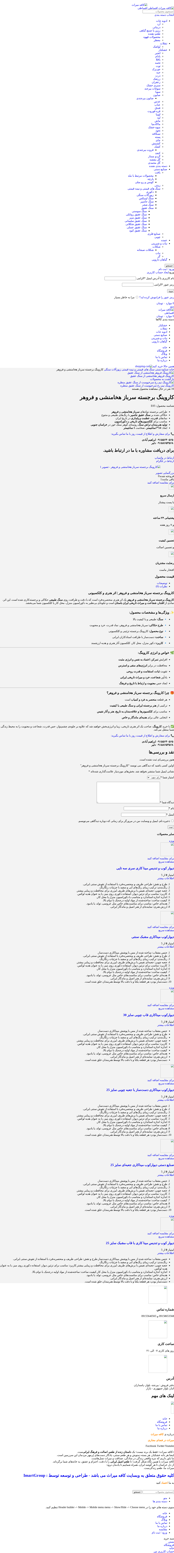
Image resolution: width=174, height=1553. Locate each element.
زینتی (157, 185)
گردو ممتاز (154, 156)
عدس (157, 101)
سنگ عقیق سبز (138, 217)
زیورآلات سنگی (145, 195)
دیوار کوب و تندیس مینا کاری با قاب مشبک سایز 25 (140, 1243)
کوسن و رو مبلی (144, 182)
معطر (157, 40)
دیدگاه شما (167, 802)
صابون (156, 95)
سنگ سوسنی (139, 211)
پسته (157, 137)
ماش (157, 120)
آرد (158, 24)
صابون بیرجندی (145, 98)
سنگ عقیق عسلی (137, 227)
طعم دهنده (154, 33)
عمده (164, 240)
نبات (157, 253)
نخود (157, 130)
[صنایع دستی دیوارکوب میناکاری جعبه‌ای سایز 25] (167, 1151)
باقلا (158, 59)
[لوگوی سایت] (160, 8)
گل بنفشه (155, 159)
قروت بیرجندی (145, 149)
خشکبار (163, 49)
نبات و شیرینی (159, 243)
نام (171, 808)
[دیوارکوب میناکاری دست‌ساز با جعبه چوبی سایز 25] (167, 1076)
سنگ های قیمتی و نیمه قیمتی (144, 188)
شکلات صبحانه (145, 249)
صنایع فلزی (153, 233)
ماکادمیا (155, 124)
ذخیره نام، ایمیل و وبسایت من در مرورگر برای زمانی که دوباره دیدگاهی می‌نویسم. (124, 821)
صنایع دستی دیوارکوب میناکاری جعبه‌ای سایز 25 (142, 1165)
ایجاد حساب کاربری (158, 272)
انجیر (157, 53)
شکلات (156, 246)
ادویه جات (161, 20)
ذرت (157, 75)
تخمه (157, 62)
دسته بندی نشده (158, 166)
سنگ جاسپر (147, 201)
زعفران (156, 82)
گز (159, 256)
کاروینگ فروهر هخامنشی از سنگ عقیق (152, 375)
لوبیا (158, 114)
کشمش (156, 143)
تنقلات (163, 43)
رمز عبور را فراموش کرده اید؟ (156, 297)
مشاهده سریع (166, 861)
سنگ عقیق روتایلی (136, 214)
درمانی (156, 27)
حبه (158, 72)
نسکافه (156, 133)
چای (158, 140)
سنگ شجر (148, 204)
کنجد (157, 153)
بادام (157, 56)
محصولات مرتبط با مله (141, 175)
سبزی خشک (153, 85)
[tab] (162, 583)
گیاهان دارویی (159, 259)
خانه (171, 369)
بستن (171, 1541)
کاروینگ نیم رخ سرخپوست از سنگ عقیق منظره (147, 385)
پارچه (150, 178)
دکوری (150, 191)
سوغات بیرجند (152, 88)
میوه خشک (154, 127)
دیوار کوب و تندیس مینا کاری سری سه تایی (145, 868)
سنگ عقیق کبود (138, 230)
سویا (157, 91)
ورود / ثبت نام (159, 1532)
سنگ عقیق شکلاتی (136, 224)
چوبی (157, 237)
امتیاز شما (167, 777)
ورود (171, 291)
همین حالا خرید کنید (163, 366)
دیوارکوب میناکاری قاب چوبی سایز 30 (148, 1015)
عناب (157, 104)
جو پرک (156, 69)
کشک (157, 146)
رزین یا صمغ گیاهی (149, 30)
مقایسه (163, 1529)
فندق (157, 107)
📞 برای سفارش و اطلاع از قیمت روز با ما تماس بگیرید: (142, 433)
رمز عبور (164, 284)
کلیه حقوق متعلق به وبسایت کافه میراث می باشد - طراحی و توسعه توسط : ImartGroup (98, 1475)
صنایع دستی (160, 169)
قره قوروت (153, 111)
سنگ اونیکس (146, 198)
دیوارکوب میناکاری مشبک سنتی (153, 937)
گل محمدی (154, 162)
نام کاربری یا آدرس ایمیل (155, 278)
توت (158, 66)
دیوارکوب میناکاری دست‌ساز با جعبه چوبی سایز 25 (140, 1090)
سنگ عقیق (147, 208)
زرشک (156, 78)
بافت (157, 172)
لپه (158, 117)
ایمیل (170, 814)
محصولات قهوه (151, 36)
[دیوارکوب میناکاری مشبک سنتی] (167, 923)
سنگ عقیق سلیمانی (136, 220)
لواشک (156, 46)
